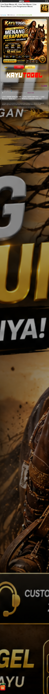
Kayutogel (4, 15)
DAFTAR (30, 67)
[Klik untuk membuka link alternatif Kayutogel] (24, 41)
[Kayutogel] (44, 8)
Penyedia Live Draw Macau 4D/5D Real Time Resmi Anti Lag (19, 92)
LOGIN (19, 67)
